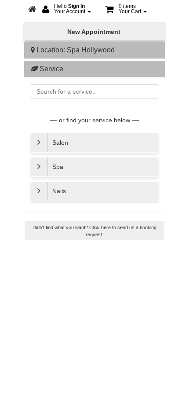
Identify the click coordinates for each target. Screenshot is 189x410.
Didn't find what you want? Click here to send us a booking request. (94, 231)
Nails (69, 194)
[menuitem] (67, 9)
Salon (70, 146)
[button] (126, 9)
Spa (68, 170)
